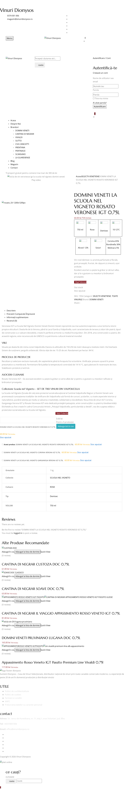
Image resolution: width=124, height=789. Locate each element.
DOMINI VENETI (22, 130)
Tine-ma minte (101, 98)
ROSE (52, 487)
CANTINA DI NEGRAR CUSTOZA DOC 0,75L (35, 564)
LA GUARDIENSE (22, 157)
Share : (77, 303)
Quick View (45, 551)
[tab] (64, 310)
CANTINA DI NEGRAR (24, 134)
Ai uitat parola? (100, 102)
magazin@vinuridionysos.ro (20, 19)
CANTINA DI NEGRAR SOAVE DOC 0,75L (33, 589)
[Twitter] (76, 307)
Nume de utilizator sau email (103, 80)
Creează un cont (100, 73)
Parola (96, 90)
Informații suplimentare (17, 317)
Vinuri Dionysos (17, 10)
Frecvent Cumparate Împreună (21, 314)
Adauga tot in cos (66, 426)
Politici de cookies (13, 694)
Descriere (11, 310)
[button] (100, 39)
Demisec (54, 496)
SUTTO (18, 140)
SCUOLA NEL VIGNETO (60, 477)
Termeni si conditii (13, 698)
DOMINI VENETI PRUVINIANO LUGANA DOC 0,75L (41, 638)
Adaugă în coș (8, 551)
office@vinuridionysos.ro (18, 729)
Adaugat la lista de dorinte (27, 551)
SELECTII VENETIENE (90, 176)
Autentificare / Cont (102, 58)
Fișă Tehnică (80, 282)
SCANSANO (20, 154)
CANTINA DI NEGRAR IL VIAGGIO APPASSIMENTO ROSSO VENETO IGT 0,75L (61, 613)
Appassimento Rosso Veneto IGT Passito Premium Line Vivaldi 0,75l (52, 662)
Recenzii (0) (12, 320)
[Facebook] (75, 307)
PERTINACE (20, 150)
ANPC (7, 701)
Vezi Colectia (62, 413)
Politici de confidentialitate (17, 691)
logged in (18, 533)
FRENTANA (20, 147)
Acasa (78, 176)
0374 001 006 (13, 15)
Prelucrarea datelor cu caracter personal (23, 704)
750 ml (53, 505)
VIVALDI (18, 137)
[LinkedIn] (77, 307)
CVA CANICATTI (22, 144)
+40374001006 (10, 724)
